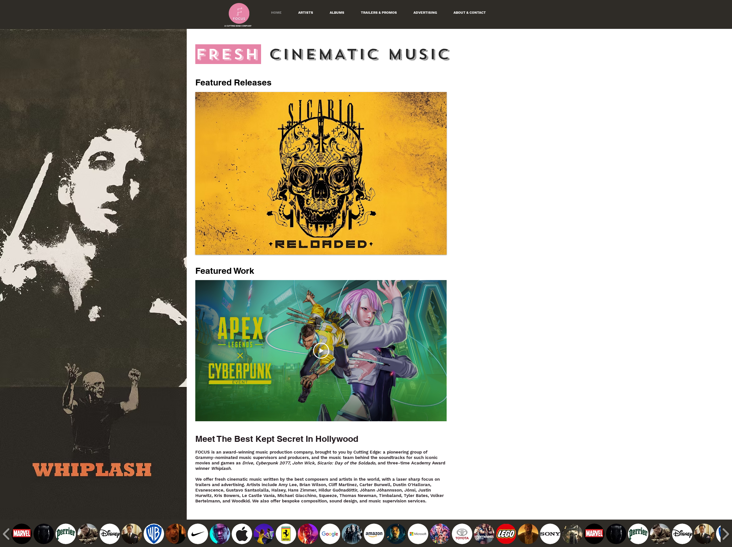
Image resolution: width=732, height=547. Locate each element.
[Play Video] (321, 351)
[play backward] (6, 534)
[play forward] (725, 534)
